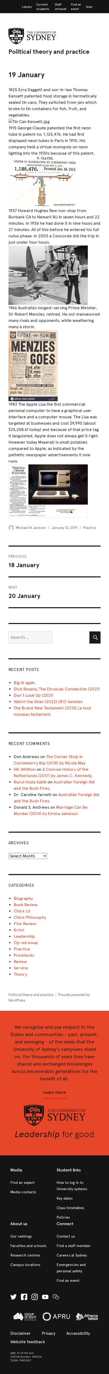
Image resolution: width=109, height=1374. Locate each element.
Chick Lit (22, 911)
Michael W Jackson (31, 528)
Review (20, 961)
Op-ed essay (26, 942)
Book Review (26, 904)
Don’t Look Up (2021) (33, 695)
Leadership (24, 936)
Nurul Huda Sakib (30, 781)
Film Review (25, 923)
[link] (27, 7)
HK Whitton (24, 769)
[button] (54, 1092)
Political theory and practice (48, 51)
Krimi (19, 930)
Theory (20, 974)
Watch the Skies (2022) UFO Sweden (48, 701)
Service (21, 967)
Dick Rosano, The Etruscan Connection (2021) (57, 688)
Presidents (24, 955)
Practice (89, 528)
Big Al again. (25, 682)
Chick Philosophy (30, 917)
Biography (23, 898)
